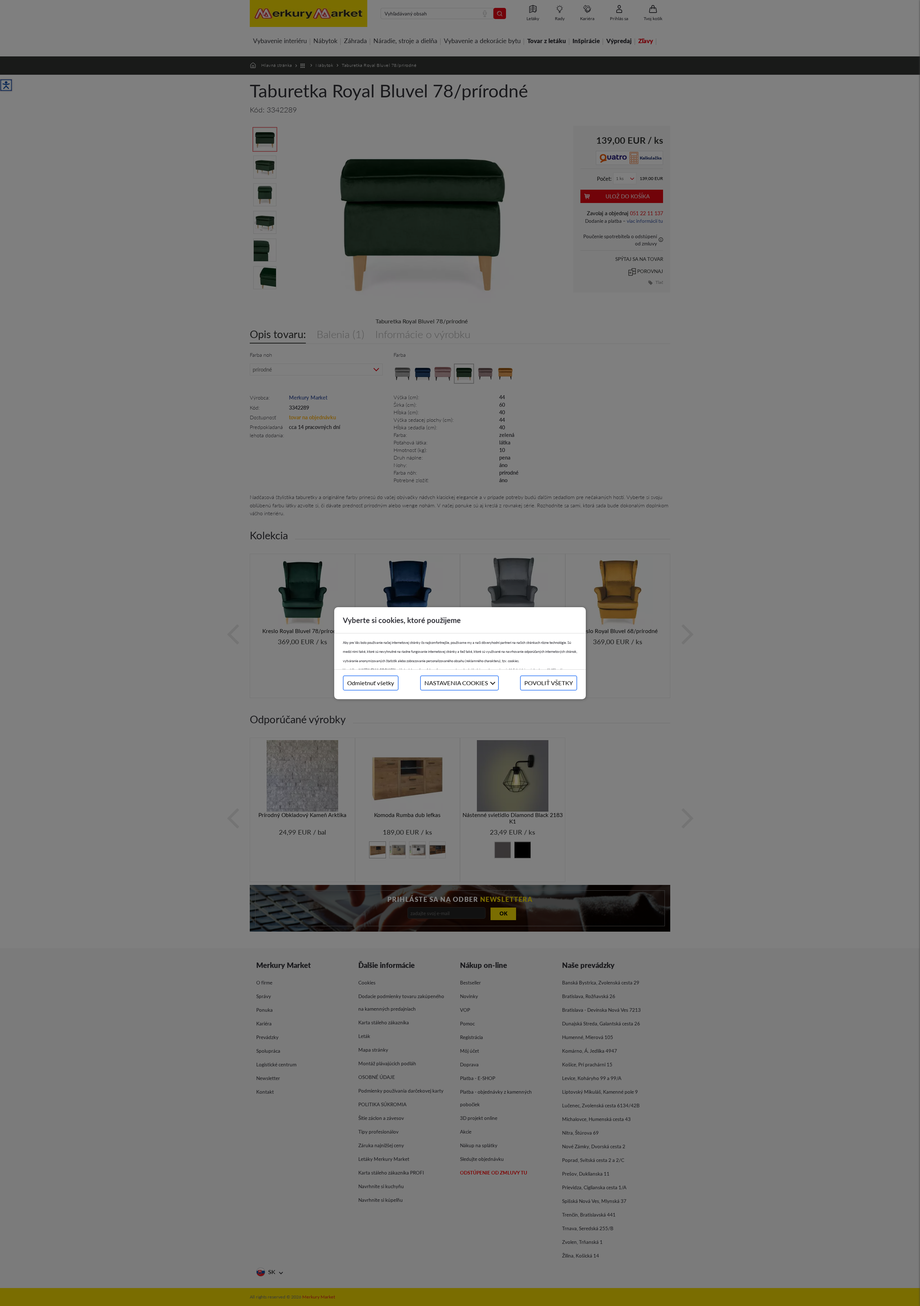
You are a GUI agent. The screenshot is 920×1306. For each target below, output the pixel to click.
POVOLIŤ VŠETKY (548, 683)
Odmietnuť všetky (370, 683)
